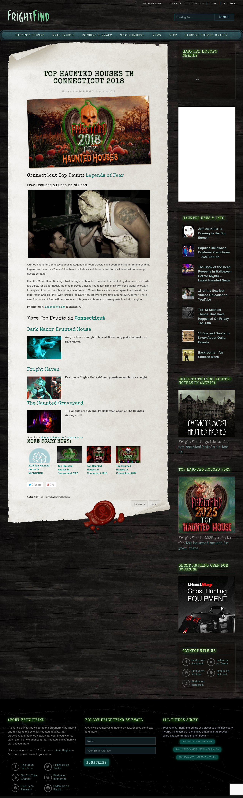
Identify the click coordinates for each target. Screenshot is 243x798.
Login (214, 3)
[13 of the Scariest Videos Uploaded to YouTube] (188, 298)
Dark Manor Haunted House (59, 329)
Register (229, 3)
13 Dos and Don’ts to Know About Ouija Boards (214, 338)
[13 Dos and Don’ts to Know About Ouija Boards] (188, 340)
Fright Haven (43, 369)
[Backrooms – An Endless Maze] (188, 359)
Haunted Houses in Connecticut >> (62, 437)
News (156, 35)
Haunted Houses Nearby (206, 35)
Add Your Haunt (153, 3)
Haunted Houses (30, 35)
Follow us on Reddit (61, 787)
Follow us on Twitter (222, 662)
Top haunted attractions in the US (197, 749)
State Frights (63, 750)
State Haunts (132, 35)
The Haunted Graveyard (55, 403)
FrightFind (84, 91)
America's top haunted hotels (197, 757)
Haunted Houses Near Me (197, 742)
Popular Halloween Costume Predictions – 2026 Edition (214, 252)
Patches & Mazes (97, 35)
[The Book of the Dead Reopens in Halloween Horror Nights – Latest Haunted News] (188, 274)
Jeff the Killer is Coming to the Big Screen (212, 233)
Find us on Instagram (198, 683)
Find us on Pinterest (222, 672)
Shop (173, 35)
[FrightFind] (44, 16)
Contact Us (196, 3)
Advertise (176, 3)
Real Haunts (63, 35)
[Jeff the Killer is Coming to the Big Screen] (188, 236)
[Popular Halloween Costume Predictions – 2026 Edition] (188, 255)
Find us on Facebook (198, 662)
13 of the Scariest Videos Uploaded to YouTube (212, 295)
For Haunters (46, 497)
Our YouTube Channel (29, 777)
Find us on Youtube (198, 672)
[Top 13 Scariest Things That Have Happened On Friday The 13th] (188, 317)
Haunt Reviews (62, 497)
